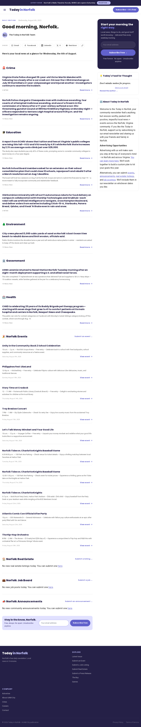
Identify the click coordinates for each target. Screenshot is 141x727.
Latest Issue (77, 656)
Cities (4, 702)
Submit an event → (83, 336)
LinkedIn (47, 45)
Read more (85, 90)
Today (22, 10)
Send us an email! (121, 88)
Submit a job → (85, 580)
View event (85, 356)
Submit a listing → (84, 559)
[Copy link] (82, 45)
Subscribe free (80, 623)
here (60, 566)
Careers (5, 706)
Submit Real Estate (79, 669)
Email (16, 45)
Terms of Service (132, 722)
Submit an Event (78, 661)
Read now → (104, 3)
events (131, 173)
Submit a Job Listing (80, 665)
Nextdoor (73, 45)
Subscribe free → (118, 52)
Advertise (6, 693)
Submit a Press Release (81, 673)
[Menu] (4, 9)
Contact (5, 710)
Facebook (31, 45)
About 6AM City (8, 697)
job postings (110, 179)
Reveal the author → (109, 91)
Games (75, 682)
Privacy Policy (118, 722)
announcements (107, 176)
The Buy (75, 677)
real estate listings (125, 176)
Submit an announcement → (79, 601)
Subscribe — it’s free (126, 9)
